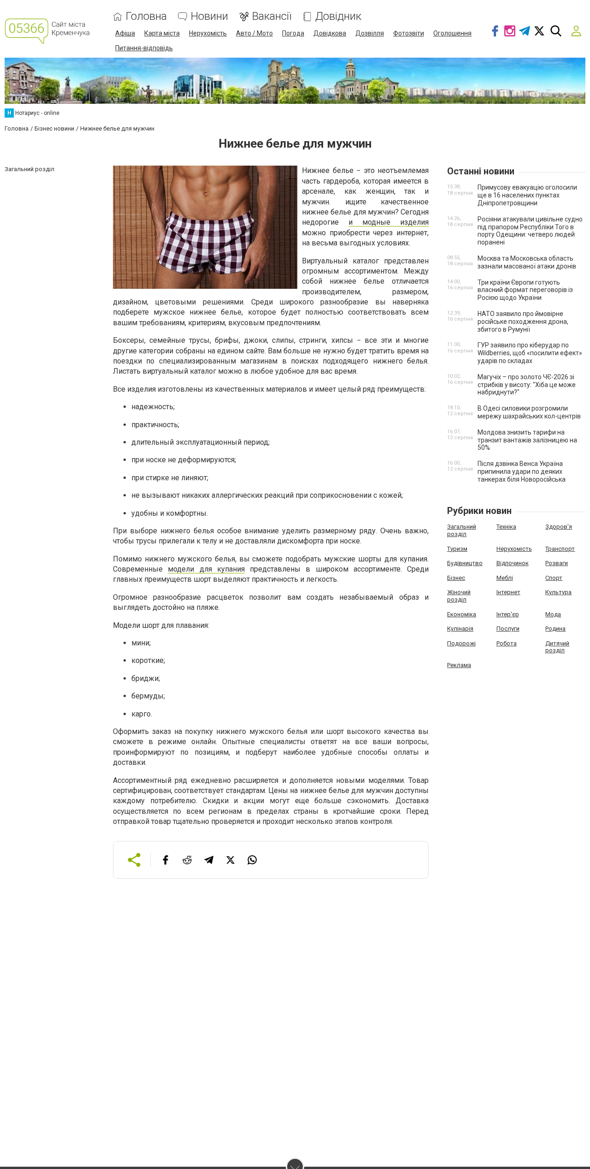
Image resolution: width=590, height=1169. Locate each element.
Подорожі (461, 643)
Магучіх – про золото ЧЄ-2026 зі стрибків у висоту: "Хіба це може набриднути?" (527, 384)
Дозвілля (369, 33)
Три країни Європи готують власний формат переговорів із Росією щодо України (525, 290)
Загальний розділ (461, 530)
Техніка (506, 526)
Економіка (461, 614)
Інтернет (508, 592)
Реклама (459, 665)
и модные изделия (388, 222)
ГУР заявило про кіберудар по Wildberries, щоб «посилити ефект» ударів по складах (530, 352)
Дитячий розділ (557, 647)
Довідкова (329, 33)
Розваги (556, 563)
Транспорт (560, 548)
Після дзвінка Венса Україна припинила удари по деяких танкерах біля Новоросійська (522, 471)
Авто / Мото (254, 33)
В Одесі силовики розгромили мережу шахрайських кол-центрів (529, 412)
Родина (555, 628)
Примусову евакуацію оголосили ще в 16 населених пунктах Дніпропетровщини (527, 195)
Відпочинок (512, 563)
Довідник (338, 16)
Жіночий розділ (459, 596)
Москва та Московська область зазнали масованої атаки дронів (527, 262)
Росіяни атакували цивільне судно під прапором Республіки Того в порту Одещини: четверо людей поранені (530, 230)
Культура (558, 592)
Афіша (125, 33)
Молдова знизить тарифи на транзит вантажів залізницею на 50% (527, 440)
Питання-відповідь (144, 48)
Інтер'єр (507, 614)
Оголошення (452, 33)
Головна (146, 16)
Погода (293, 33)
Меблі (504, 577)
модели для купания (206, 569)
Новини (209, 16)
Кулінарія (460, 628)
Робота (506, 643)
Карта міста (162, 33)
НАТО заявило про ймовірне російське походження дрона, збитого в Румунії (523, 321)
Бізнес (456, 577)
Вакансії (271, 16)
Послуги (507, 628)
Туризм (457, 548)
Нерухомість (208, 33)
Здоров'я (558, 526)
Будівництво (465, 563)
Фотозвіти (408, 33)
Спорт (553, 577)
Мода (553, 614)
